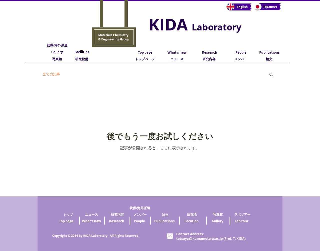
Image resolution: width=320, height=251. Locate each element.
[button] (271, 74)
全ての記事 (51, 74)
